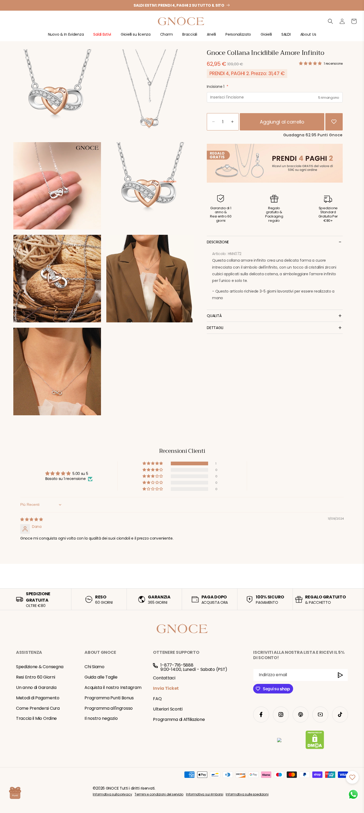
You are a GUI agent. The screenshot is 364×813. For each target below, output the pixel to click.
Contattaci (164, 678)
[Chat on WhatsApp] (353, 794)
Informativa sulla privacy (112, 794)
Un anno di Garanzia (36, 687)
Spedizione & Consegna (39, 667)
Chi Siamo (94, 667)
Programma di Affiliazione (179, 719)
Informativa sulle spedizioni (247, 794)
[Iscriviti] (341, 675)
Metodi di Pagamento (37, 698)
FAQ (157, 699)
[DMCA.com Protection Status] (315, 740)
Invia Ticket (166, 688)
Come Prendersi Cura (38, 708)
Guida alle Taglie (100, 677)
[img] (31, 519)
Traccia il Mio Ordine (36, 718)
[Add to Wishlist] (334, 121)
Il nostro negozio (101, 718)
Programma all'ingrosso (108, 708)
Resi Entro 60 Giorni (35, 677)
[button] (66, 36)
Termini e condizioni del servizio (159, 794)
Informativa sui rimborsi (204, 794)
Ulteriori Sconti (168, 709)
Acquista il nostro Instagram (112, 687)
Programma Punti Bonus (109, 698)
